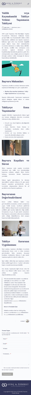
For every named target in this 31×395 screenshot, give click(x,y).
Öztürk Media (15, 393)
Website (5, 348)
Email (5, 343)
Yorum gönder (7, 374)
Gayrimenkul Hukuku (7, 29)
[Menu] (28, 4)
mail (7, 314)
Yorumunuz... (7, 354)
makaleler (16, 301)
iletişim (19, 312)
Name (5, 339)
